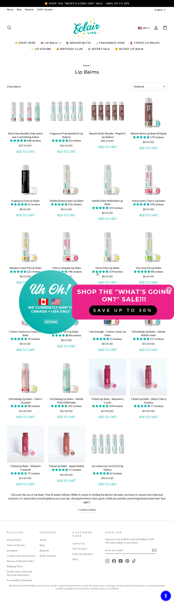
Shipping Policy (15, 566)
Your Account (79, 548)
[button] (18, 140)
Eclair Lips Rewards (82, 553)
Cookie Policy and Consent (21, 555)
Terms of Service (16, 545)
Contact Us (78, 543)
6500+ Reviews (45, 9)
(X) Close (51, 321)
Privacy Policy (14, 539)
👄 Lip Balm (49, 42)
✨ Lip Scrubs (41, 49)
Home (86, 65)
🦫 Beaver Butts (78, 42)
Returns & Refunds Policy (20, 561)
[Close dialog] (98, 274)
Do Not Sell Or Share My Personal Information (19, 573)
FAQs (75, 559)
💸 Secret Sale (99, 49)
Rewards (29, 9)
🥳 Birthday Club (69, 49)
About (10, 9)
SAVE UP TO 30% (123, 310)
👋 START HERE (25, 42)
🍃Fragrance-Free (110, 42)
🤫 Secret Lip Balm (129, 49)
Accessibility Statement (19, 580)
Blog (19, 9)
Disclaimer (12, 550)
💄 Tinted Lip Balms (144, 42)
